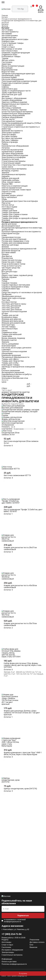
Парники (5, 279)
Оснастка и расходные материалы (17, 111)
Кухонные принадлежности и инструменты (21, 231)
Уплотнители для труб (12, 94)
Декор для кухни (9, 224)
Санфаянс (6, 85)
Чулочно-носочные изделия (14, 311)
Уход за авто (7, 45)
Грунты (5, 273)
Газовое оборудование (12, 100)
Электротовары (9, 134)
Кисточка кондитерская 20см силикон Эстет (21, 442)
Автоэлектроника (10, 35)
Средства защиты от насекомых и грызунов (22, 292)
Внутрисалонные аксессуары (15, 39)
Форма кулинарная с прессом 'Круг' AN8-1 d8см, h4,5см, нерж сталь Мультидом (23, 753)
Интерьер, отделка (10, 171)
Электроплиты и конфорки (14, 157)
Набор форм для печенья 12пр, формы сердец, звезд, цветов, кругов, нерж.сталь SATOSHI (22, 665)
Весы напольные (9, 197)
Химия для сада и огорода (13, 298)
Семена (5, 290)
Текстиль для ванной (11, 306)
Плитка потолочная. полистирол (16, 190)
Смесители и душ (9, 89)
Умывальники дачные (11, 296)
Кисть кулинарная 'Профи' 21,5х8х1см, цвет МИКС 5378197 (23, 510)
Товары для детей (10, 315)
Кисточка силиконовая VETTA (17, 475)
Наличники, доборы (10, 180)
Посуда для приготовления (14, 239)
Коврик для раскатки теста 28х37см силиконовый (20, 548)
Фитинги (5, 96)
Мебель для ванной (10, 178)
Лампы (5, 144)
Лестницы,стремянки (11, 108)
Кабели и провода (10, 142)
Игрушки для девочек (11, 319)
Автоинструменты (10, 32)
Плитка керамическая (12, 188)
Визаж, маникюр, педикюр (13, 338)
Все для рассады (9, 271)
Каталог (5, 17)
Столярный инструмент (12, 125)
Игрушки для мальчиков (12, 321)
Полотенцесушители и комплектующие (19, 81)
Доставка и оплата (37, 942)
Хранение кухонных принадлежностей (19, 249)
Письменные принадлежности (15, 357)
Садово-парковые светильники (16, 285)
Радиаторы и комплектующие (15, 83)
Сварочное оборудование (13, 115)
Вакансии (33, 947)
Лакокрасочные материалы (14, 169)
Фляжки (5, 247)
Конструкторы (8, 325)
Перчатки (6, 203)
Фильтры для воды (10, 245)
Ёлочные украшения (11, 370)
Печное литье (8, 205)
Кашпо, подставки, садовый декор (17, 275)
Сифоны (5, 87)
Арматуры (6, 64)
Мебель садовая (9, 277)
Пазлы (5, 330)
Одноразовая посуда (11, 237)
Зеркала (5, 172)
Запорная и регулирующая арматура (18, 73)
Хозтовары (7, 193)
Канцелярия (7, 353)
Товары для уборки (10, 216)
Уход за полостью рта (11, 266)
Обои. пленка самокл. (11, 182)
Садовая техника (9, 283)
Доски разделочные (11, 226)
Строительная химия (11, 163)
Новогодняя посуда (10, 233)
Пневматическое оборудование (16, 113)
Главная (5, 15)
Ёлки (4, 368)
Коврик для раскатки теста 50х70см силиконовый (20, 624)
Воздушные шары (10, 317)
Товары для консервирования (15, 243)
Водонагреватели (9, 70)
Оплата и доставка (9, 961)
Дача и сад (7, 269)
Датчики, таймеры (10, 140)
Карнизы (6, 176)
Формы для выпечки (11, 419)
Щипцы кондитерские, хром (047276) (20, 788)
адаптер (26, 392)
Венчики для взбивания (12, 408)
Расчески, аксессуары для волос (16, 348)
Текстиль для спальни (12, 309)
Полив (4, 281)
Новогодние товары (11, 365)
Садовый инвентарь (11, 289)
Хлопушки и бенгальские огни (15, 378)
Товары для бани (9, 210)
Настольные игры (10, 51)
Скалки (5, 415)
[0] (31, 9)
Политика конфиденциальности (14, 964)
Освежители (7, 258)
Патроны (6, 148)
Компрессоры (8, 41)
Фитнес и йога (8, 60)
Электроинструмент (11, 132)
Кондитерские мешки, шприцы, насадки (19, 411)
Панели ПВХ (7, 184)
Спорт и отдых (8, 47)
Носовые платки (9, 302)
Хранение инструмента (12, 131)
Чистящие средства (11, 268)
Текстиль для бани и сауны (14, 304)
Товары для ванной (10, 212)
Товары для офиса (10, 359)
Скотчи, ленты (8, 119)
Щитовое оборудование (12, 153)
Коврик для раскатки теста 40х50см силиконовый (20, 586)
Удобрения (6, 294)
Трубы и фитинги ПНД (12, 92)
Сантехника (7, 62)
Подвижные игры (9, 54)
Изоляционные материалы (14, 174)
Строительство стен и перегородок (17, 165)
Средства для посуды (12, 260)
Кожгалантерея (9, 346)
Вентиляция (7, 68)
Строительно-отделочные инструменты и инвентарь (21, 128)
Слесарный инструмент (12, 121)
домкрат (6, 392)
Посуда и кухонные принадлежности (17, 19)
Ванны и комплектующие (13, 66)
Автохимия (7, 33)
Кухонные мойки (9, 77)
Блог (31, 945)
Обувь (4, 199)
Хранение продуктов (11, 250)
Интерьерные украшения (13, 372)
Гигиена (5, 254)
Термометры (7, 209)
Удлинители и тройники (12, 151)
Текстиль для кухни (10, 308)
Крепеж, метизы (9, 106)
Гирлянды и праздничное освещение (18, 367)
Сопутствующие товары (13, 43)
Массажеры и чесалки (12, 49)
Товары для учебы (10, 363)
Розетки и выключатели (12, 150)
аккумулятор (16, 392)
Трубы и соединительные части (16, 91)
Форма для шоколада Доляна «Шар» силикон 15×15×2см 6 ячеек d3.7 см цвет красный (22, 713)
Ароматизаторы (9, 37)
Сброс (4, 388)
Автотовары (7, 30)
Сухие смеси (7, 167)
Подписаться (23, 916)
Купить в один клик (23, 978)
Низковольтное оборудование (15, 146)
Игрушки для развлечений (13, 323)
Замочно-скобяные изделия (14, 102)
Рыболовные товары (11, 56)
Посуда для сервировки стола (15, 241)
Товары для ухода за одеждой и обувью (20, 218)
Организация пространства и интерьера (20, 201)
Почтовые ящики (9, 207)
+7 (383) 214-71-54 (11, 934)
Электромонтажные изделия (15, 155)
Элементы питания (10, 159)
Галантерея (7, 336)
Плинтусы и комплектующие (15, 186)
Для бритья (7, 256)
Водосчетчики (8, 72)
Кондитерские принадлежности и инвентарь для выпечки (21, 21)
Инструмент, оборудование (14, 98)
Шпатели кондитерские (12, 423)
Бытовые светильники (12, 138)
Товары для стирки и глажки (14, 214)
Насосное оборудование (13, 79)
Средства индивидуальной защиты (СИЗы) (21, 123)
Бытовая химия (9, 252)
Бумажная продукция (11, 355)
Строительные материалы (14, 161)
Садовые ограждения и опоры (15, 287)
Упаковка (6, 220)
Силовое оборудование (12, 117)
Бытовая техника (9, 136)
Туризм (5, 58)
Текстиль (6, 300)
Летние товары (9, 327)
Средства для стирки (11, 262)
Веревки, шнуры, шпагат (12, 195)
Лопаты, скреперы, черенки (14, 110)
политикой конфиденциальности (15, 920)
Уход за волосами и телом (13, 264)
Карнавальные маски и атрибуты (17, 374)
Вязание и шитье (9, 340)
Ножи (4, 235)
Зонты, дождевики (10, 344)
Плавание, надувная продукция (16, 52)
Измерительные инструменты (15, 104)
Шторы (5, 313)
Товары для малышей (12, 334)
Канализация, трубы (11, 75)
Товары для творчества (13, 361)
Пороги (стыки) (8, 191)
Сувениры (6, 349)
